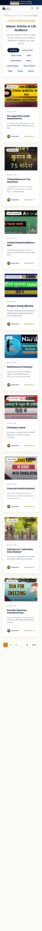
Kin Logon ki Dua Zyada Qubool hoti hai (18, 117)
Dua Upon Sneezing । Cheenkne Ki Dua (17, 611)
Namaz (28, 60)
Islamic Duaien (16, 60)
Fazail (29, 55)
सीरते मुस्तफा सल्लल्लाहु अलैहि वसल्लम (20, 306)
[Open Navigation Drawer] (37, 8)
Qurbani (31, 71)
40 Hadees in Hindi (16, 427)
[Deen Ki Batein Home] (6, 8)
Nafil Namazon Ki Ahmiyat (19, 367)
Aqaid (10, 71)
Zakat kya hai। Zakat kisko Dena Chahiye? (20, 550)
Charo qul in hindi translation (21, 488)
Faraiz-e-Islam (16, 55)
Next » (34, 645)
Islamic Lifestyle (12, 66)
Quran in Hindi (27, 50)
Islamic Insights (29, 66)
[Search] (32, 8)
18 (27, 645)
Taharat (20, 71)
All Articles (13, 50)
